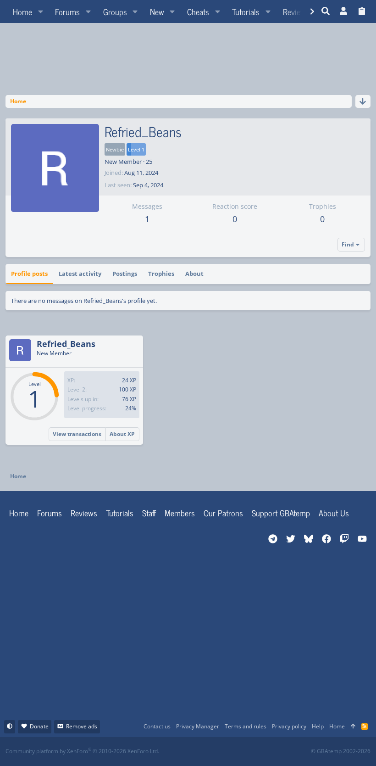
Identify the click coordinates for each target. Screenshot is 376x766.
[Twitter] (256, 751)
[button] (40, 11)
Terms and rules (245, 726)
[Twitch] (236, 751)
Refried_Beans (66, 343)
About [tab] (194, 273)
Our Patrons (223, 513)
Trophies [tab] (161, 273)
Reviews (84, 513)
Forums (49, 513)
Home (18, 513)
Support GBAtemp (281, 513)
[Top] (353, 726)
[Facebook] (196, 751)
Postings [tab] (124, 273)
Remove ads (81, 726)
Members (180, 513)
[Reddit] (216, 751)
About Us (334, 513)
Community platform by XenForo (82, 751)
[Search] (326, 11)
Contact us (157, 726)
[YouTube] (277, 751)
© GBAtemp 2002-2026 (340, 751)
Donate (39, 726)
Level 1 (136, 149)
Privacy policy (289, 726)
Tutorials (119, 513)
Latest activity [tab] (80, 273)
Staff (149, 513)
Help (318, 726)
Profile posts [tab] (29, 273)
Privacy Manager (197, 726)
